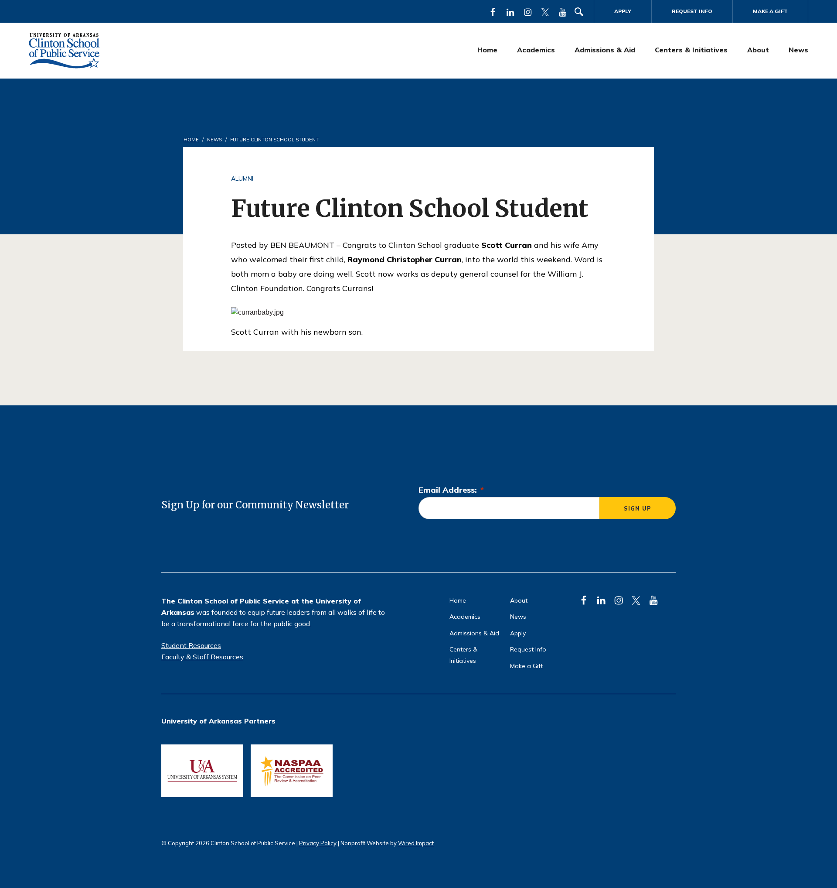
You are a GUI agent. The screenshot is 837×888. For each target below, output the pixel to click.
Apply (622, 11)
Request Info (692, 11)
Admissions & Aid (605, 49)
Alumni (242, 178)
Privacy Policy (318, 843)
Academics (536, 49)
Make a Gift (770, 11)
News (798, 49)
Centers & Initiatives (691, 49)
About (758, 49)
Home (487, 49)
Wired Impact (416, 843)
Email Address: (451, 490)
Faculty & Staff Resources (202, 656)
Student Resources (191, 645)
